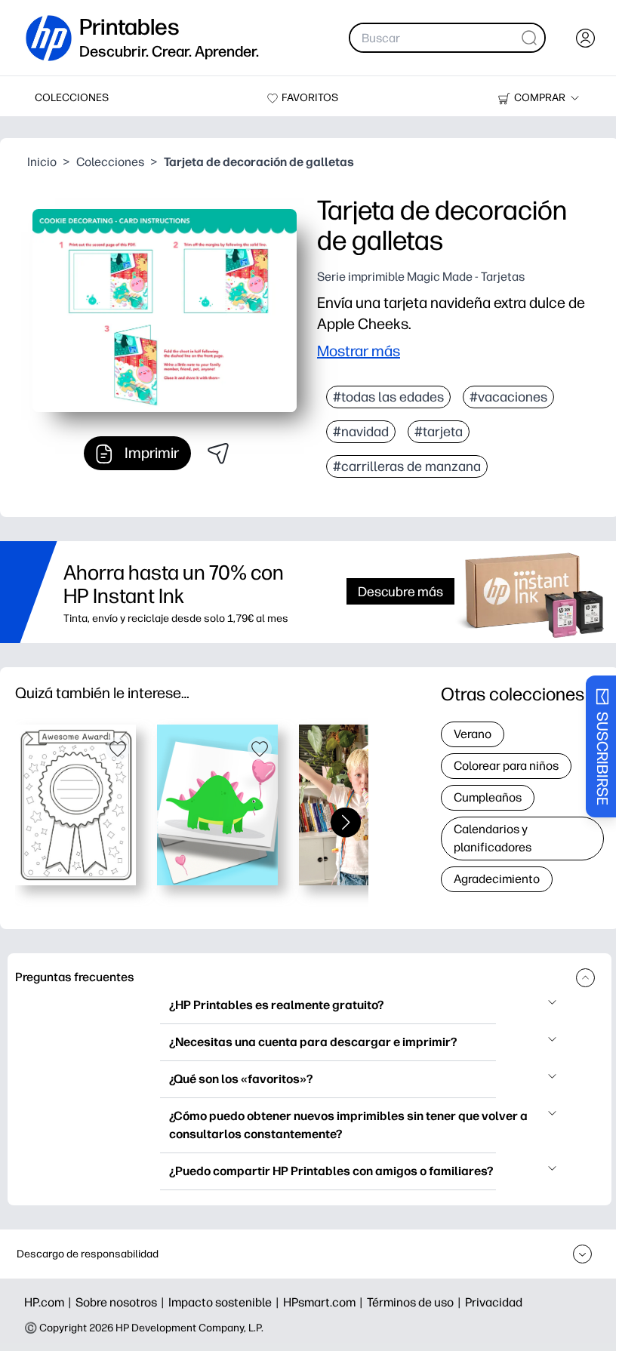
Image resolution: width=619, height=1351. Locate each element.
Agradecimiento (497, 879)
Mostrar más (358, 351)
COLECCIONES (72, 97)
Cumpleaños (488, 797)
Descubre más (400, 591)
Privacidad (493, 1302)
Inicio (42, 162)
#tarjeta (438, 431)
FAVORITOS (310, 97)
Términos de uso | (416, 1302)
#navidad (361, 431)
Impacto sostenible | (225, 1302)
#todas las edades (388, 397)
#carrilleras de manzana (407, 466)
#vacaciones (508, 397)
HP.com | (49, 1302)
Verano (472, 734)
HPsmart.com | (325, 1302)
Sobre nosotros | (121, 1302)
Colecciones (110, 162)
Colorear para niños (506, 766)
